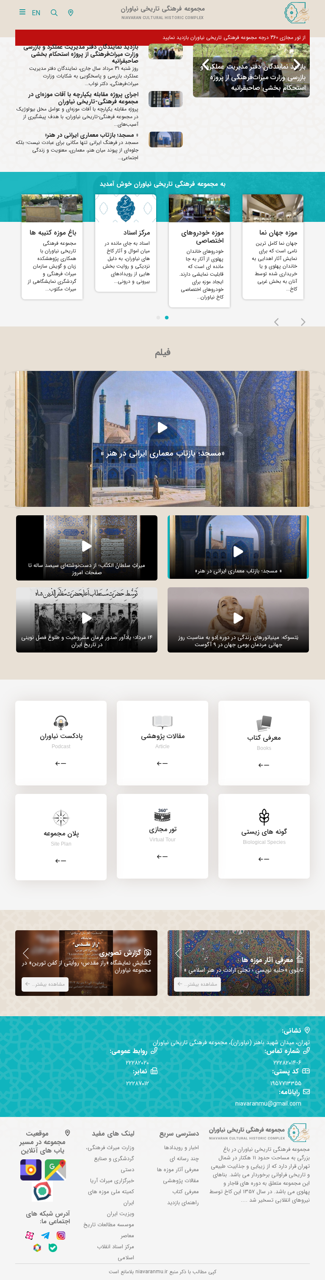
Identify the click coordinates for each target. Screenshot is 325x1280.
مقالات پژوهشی (181, 1180)
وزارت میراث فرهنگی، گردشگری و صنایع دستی (110, 1158)
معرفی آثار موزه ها (267, 960)
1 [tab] (158, 318)
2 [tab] (166, 318)
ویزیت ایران (120, 1213)
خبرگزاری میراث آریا (112, 1180)
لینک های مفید (113, 1133)
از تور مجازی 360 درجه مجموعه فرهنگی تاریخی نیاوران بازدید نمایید (234, 37)
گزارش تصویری (120, 953)
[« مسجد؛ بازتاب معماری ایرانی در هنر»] (162, 438)
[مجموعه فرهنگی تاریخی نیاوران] (296, 12)
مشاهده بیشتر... (47, 984)
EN (36, 13)
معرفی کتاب (185, 1191)
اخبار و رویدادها (181, 1147)
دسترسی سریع (179, 1133)
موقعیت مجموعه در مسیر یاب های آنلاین (42, 1142)
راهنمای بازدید (183, 1202)
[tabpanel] (52, 249)
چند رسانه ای (184, 1158)
